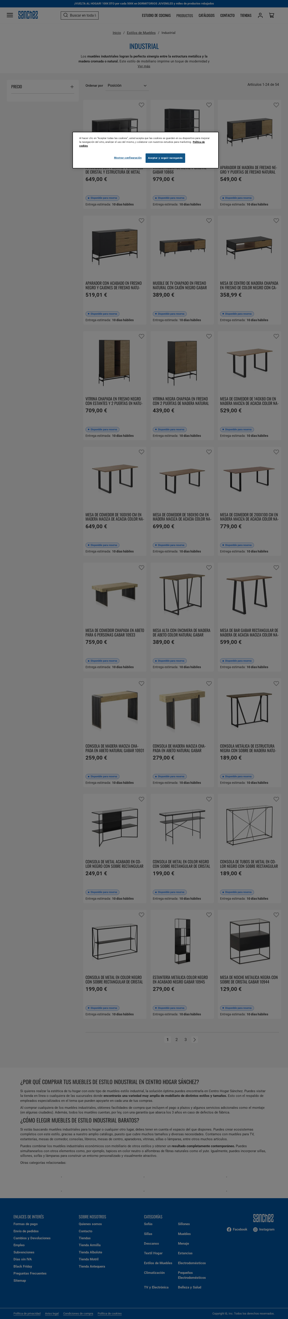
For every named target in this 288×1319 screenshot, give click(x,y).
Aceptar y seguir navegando (165, 157)
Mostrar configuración (128, 157)
